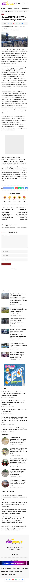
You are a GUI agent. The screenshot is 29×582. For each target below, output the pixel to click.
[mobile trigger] (26, 3)
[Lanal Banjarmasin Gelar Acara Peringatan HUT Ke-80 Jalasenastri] (5, 345)
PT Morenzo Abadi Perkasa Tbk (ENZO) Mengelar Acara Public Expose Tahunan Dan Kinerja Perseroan (13, 511)
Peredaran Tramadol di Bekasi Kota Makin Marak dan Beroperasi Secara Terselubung (14, 504)
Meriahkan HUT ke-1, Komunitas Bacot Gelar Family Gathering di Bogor (14, 497)
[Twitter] (13, 554)
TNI (3, 14)
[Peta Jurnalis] (8, 3)
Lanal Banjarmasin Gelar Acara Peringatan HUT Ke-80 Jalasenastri (18, 345)
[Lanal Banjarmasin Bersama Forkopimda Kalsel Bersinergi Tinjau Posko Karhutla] (5, 321)
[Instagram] (16, 554)
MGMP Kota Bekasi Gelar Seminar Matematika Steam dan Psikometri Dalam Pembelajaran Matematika (13, 393)
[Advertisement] (14, 144)
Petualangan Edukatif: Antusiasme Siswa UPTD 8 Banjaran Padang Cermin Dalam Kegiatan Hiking (13, 402)
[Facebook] (11, 554)
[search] (16, 3)
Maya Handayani (9, 26)
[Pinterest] (14, 554)
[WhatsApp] (18, 554)
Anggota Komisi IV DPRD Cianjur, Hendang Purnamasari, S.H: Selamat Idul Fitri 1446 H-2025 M (14, 528)
